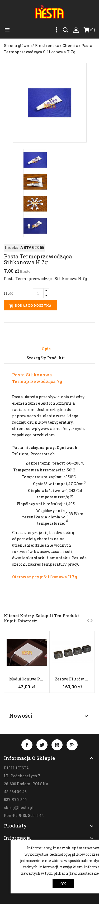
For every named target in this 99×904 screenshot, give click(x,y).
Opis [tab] (46, 349)
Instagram (72, 745)
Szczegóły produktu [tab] (46, 358)
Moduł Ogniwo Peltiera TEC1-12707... (43, 678)
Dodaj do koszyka (30, 305)
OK (63, 883)
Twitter (42, 745)
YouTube (57, 745)
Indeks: (12, 247)
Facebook (27, 745)
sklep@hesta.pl (19, 807)
